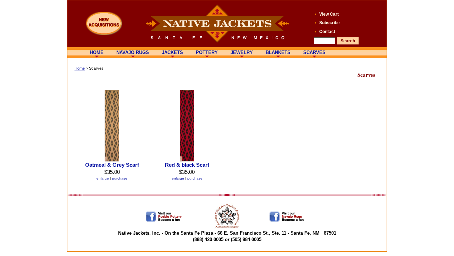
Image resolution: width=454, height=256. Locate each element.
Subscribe (329, 22)
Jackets (172, 52)
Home (97, 52)
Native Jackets (217, 23)
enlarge (102, 178)
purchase (119, 178)
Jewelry (242, 52)
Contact (327, 31)
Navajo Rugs (132, 52)
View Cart (329, 14)
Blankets (278, 52)
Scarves (314, 52)
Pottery (207, 52)
